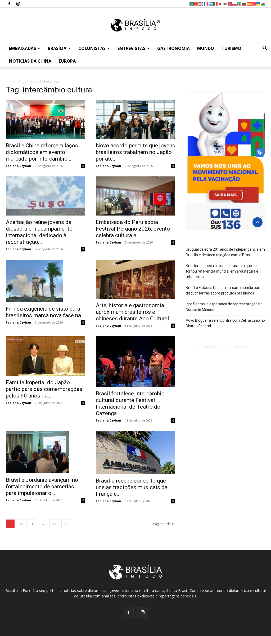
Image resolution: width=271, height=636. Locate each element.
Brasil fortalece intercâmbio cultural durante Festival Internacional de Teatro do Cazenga (130, 403)
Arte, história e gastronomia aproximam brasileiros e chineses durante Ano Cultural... (134, 312)
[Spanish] (249, 4)
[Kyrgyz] (230, 4)
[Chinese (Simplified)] (196, 4)
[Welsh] (263, 4)
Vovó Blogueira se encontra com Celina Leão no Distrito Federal (225, 323)
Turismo (231, 48)
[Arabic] (191, 4)
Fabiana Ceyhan (18, 166)
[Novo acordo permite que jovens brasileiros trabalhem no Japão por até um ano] (135, 119)
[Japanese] (220, 4)
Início (10, 82)
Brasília (57, 48)
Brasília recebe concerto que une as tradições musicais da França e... (132, 487)
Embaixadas (22, 48)
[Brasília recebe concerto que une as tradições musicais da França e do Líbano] (135, 452)
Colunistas (92, 48)
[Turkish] (253, 4)
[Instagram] (18, 3)
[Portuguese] (239, 4)
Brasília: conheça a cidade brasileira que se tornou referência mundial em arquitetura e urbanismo (222, 271)
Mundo (205, 48)
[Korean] (225, 4)
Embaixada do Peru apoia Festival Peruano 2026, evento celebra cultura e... (133, 228)
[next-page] (65, 524)
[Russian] (244, 4)
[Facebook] (9, 3)
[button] (264, 48)
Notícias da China (30, 61)
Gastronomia (173, 48)
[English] (201, 4)
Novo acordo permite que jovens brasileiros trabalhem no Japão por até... (135, 152)
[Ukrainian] (258, 4)
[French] (206, 4)
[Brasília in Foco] (136, 25)
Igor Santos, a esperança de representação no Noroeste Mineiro (224, 307)
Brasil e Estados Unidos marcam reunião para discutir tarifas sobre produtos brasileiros (223, 290)
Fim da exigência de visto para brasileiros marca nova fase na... (45, 312)
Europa (67, 61)
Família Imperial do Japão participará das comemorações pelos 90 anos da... (44, 389)
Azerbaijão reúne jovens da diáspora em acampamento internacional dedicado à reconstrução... (39, 232)
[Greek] (211, 4)
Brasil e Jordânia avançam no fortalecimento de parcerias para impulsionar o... (42, 486)
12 (54, 524)
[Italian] (215, 4)
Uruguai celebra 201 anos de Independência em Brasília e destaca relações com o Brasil (225, 252)
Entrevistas (131, 48)
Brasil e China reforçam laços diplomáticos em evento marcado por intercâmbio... (42, 152)
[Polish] (234, 4)
